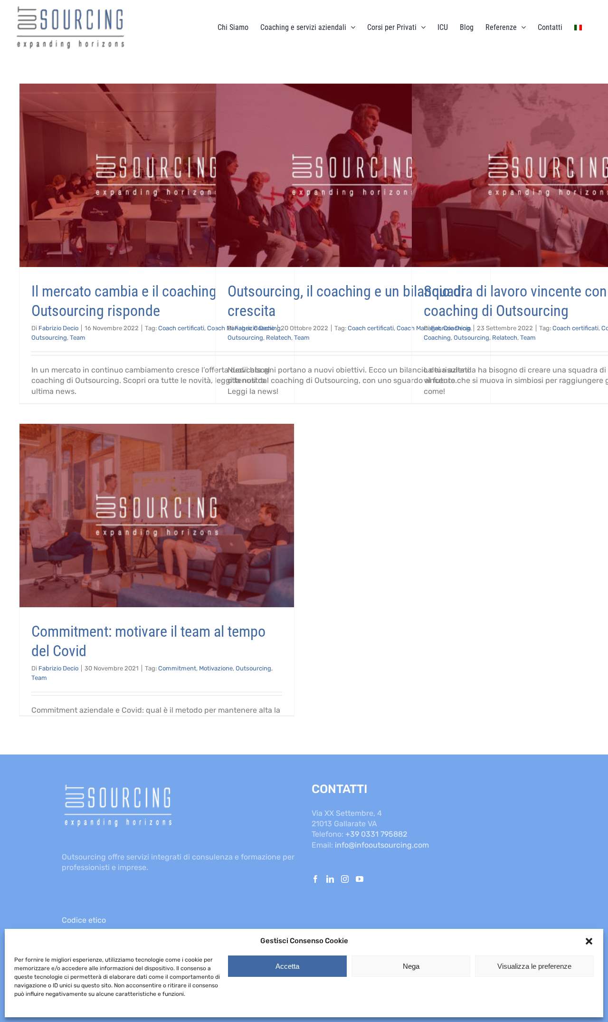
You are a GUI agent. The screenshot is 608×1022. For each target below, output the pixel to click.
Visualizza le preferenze (534, 966)
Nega (411, 966)
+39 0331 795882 (376, 834)
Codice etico (84, 920)
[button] (589, 941)
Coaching (437, 337)
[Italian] (578, 27)
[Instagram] (345, 879)
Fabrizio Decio (58, 328)
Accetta (287, 966)
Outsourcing (49, 337)
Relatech (278, 337)
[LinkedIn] (330, 879)
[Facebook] (315, 879)
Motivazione (216, 668)
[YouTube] (359, 879)
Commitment (177, 668)
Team (78, 337)
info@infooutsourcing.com (382, 845)
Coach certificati (181, 328)
